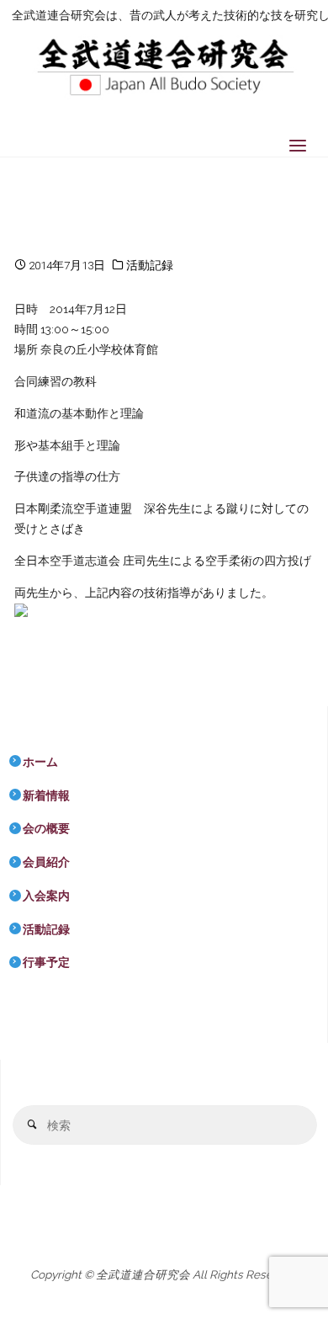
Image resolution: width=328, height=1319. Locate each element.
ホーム (40, 762)
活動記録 (149, 265)
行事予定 (46, 962)
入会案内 (46, 895)
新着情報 (46, 795)
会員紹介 (46, 862)
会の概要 (46, 828)
